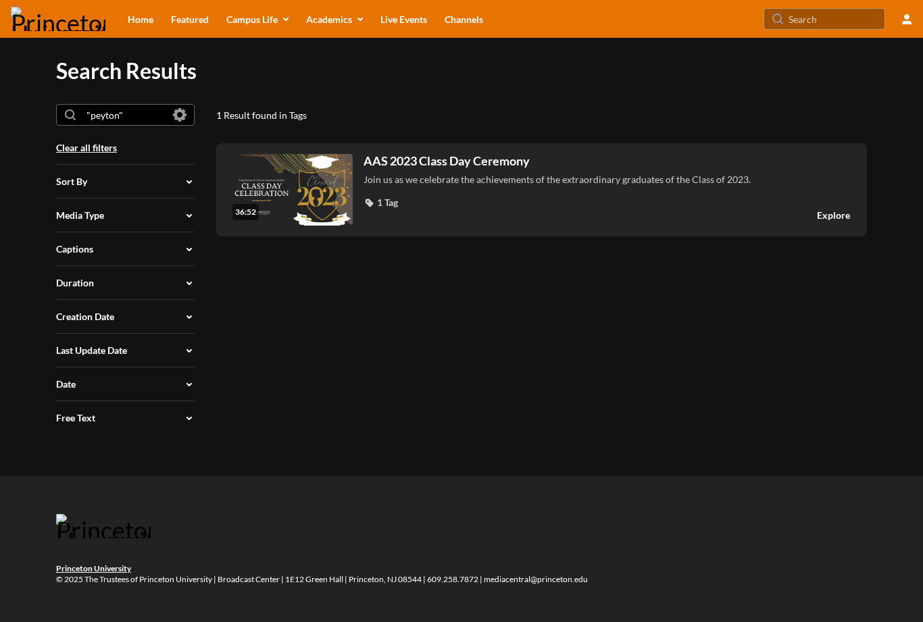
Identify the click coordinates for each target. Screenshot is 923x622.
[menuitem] (140, 19)
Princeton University (93, 568)
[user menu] (907, 19)
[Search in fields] (180, 115)
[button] (381, 203)
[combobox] (125, 115)
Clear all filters (86, 147)
